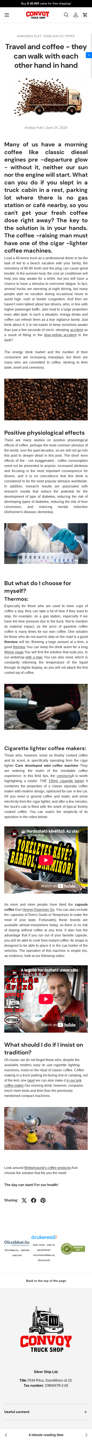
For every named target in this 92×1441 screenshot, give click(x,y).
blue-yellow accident (60, 335)
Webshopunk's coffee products (47, 1168)
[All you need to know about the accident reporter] (6, 1435)
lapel (31, 1080)
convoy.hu (64, 776)
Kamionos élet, (30, 36)
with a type (33, 657)
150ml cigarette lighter (66, 781)
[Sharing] (24, 1200)
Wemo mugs (14, 652)
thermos (19, 647)
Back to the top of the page (46, 1280)
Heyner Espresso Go (38, 909)
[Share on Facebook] (33, 1200)
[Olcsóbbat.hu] (16, 1243)
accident (76, 330)
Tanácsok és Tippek (59, 36)
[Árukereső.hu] (43, 1238)
